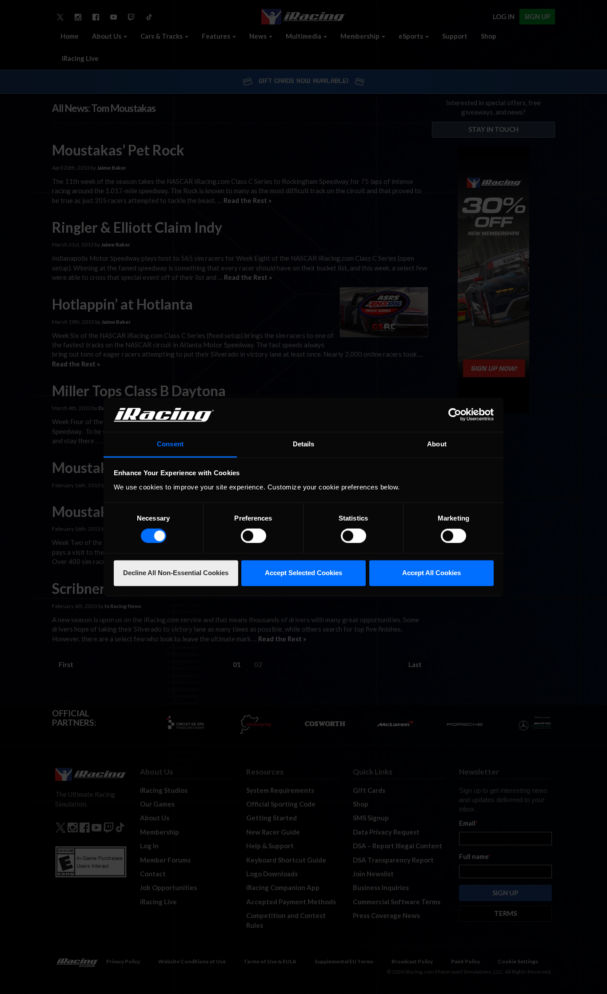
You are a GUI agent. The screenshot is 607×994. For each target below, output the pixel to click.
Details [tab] (304, 444)
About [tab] (437, 444)
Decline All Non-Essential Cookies (175, 573)
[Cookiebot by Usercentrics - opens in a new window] (455, 414)
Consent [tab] (170, 444)
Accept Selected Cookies (303, 573)
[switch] (253, 536)
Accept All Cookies (431, 573)
